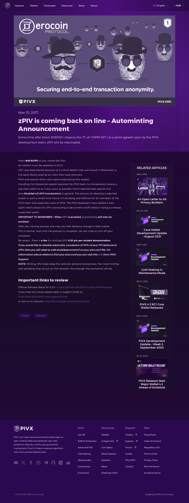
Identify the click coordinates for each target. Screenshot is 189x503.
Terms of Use (150, 453)
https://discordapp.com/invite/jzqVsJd (66, 301)
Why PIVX (130, 460)
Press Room (150, 434)
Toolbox (129, 434)
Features (19, 5)
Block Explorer (108, 453)
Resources (67, 5)
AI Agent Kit (107, 441)
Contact (129, 466)
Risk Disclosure (151, 466)
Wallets (34, 5)
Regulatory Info (152, 447)
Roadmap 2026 (109, 473)
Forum (128, 447)
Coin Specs (106, 447)
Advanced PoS (85, 447)
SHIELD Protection (87, 441)
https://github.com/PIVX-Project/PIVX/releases (85, 287)
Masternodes (84, 460)
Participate (49, 5)
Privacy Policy (151, 460)
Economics (83, 473)
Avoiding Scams (152, 473)
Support (129, 441)
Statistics (106, 460)
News (82, 5)
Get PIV (81, 434)
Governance (84, 466)
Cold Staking (84, 453)
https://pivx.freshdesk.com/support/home (42, 296)
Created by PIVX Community (159, 494)
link (100, 254)
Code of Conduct (152, 441)
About (94, 5)
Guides (128, 453)
